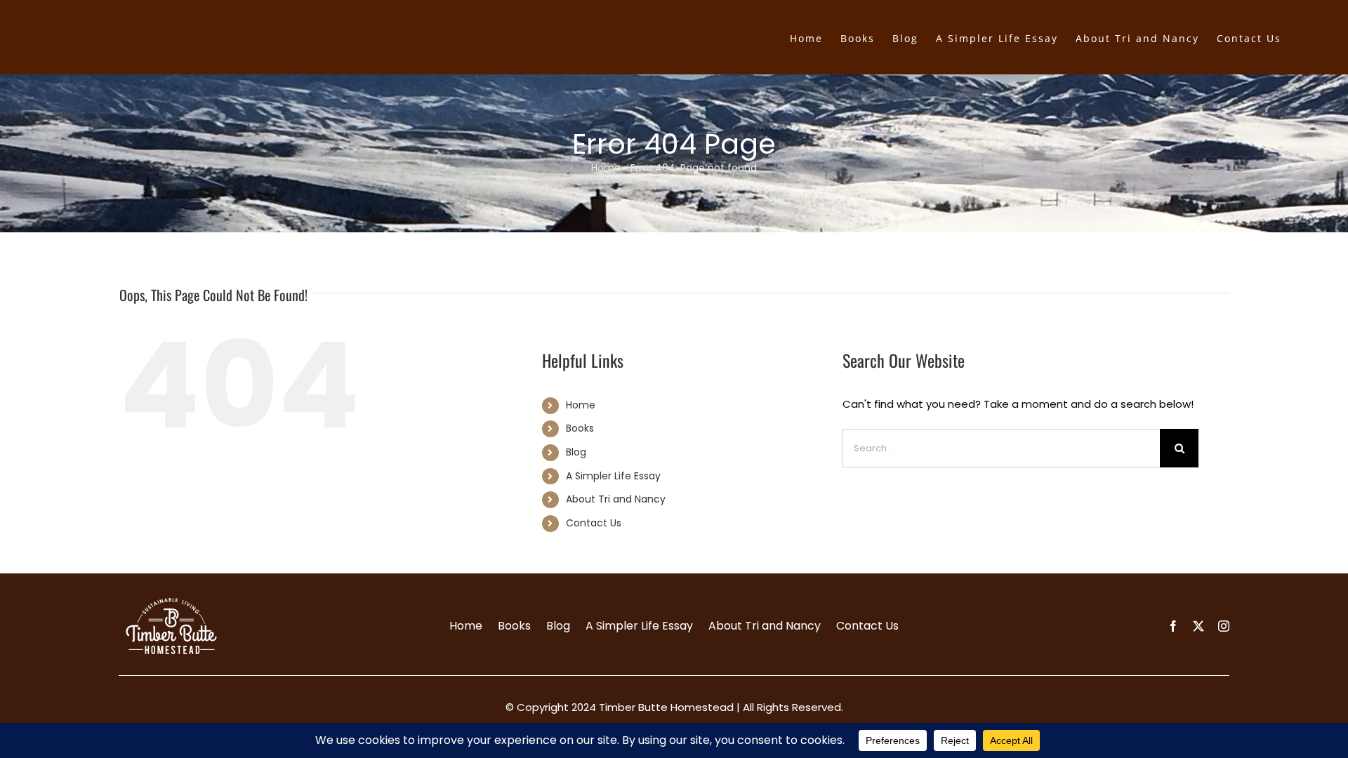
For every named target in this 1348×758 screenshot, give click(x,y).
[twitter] (1198, 626)
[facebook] (1173, 626)
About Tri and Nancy (616, 499)
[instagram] (1223, 626)
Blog (576, 452)
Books (580, 428)
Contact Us (593, 523)
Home (606, 168)
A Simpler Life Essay (613, 476)
